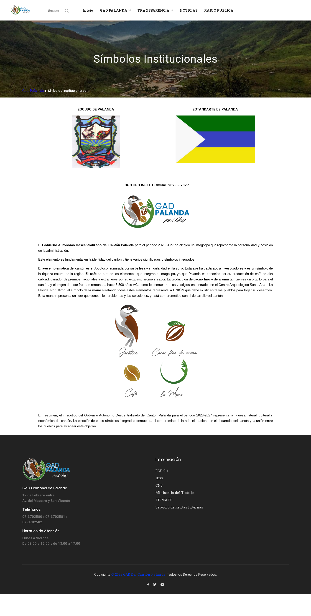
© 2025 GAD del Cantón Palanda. (138, 574)
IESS (159, 478)
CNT (159, 485)
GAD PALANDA (113, 10)
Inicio (88, 10)
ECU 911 (162, 470)
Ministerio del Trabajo (175, 492)
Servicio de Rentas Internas (179, 507)
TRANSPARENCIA (153, 10)
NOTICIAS (188, 10)
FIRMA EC (164, 500)
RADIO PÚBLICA (218, 10)
